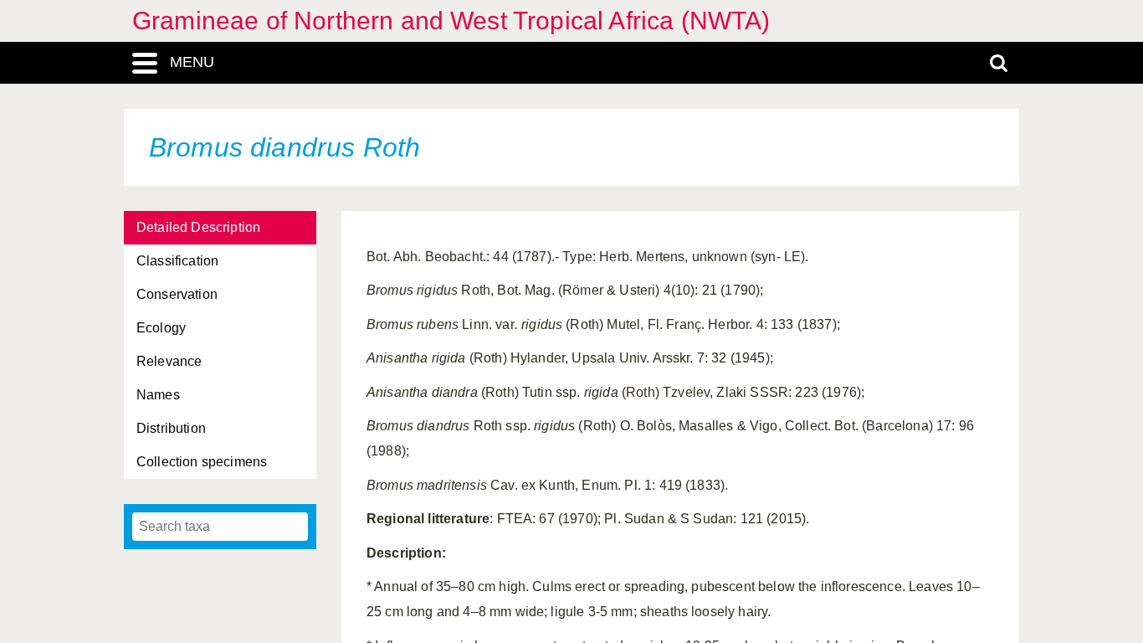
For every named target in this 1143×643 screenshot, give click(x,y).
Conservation (177, 294)
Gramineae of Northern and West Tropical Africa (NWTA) (451, 20)
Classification (177, 261)
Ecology (161, 328)
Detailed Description (198, 227)
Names (158, 395)
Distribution (171, 428)
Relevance (169, 361)
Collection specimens (201, 462)
